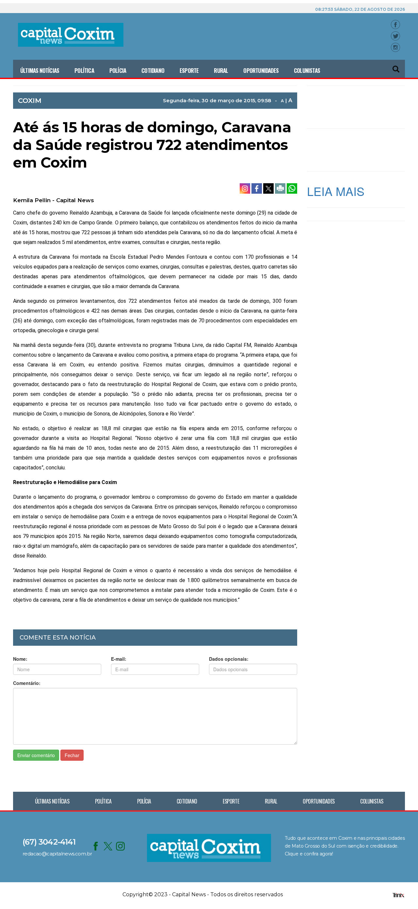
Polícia (117, 70)
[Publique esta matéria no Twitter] (269, 188)
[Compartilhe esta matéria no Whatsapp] (292, 188)
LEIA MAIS (335, 191)
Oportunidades (261, 70)
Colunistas (307, 70)
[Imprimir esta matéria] (281, 188)
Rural (221, 70)
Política (84, 70)
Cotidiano (152, 70)
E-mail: (118, 659)
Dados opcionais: (229, 659)
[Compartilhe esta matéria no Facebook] (257, 188)
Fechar (72, 755)
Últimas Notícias (39, 70)
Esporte (189, 70)
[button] (396, 66)
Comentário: (26, 683)
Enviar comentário (36, 755)
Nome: (20, 659)
